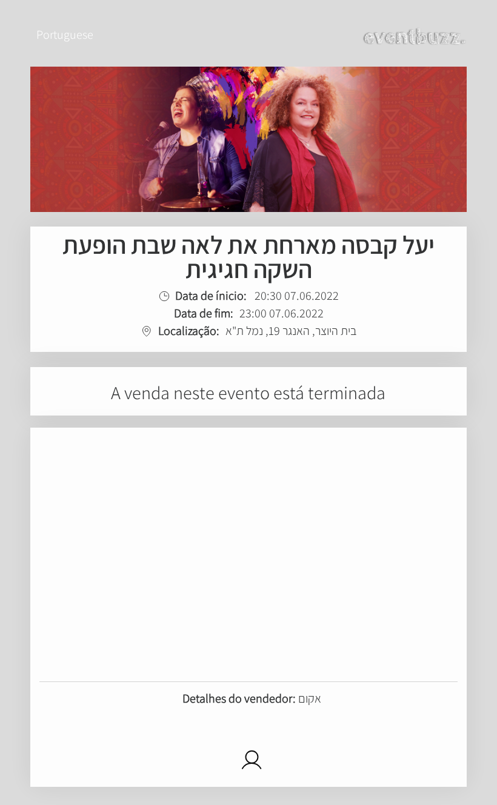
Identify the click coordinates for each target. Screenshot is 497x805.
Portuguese (64, 34)
